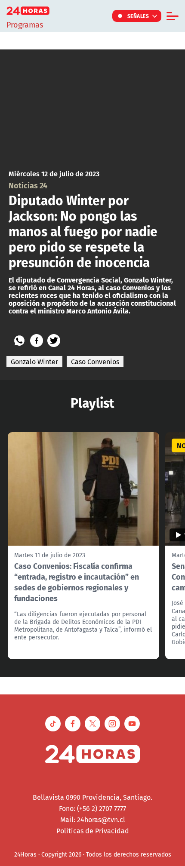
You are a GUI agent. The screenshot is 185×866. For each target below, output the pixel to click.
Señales (138, 16)
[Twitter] (53, 340)
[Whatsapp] (19, 340)
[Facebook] (36, 340)
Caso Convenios (95, 361)
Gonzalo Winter (34, 361)
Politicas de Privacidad (92, 831)
